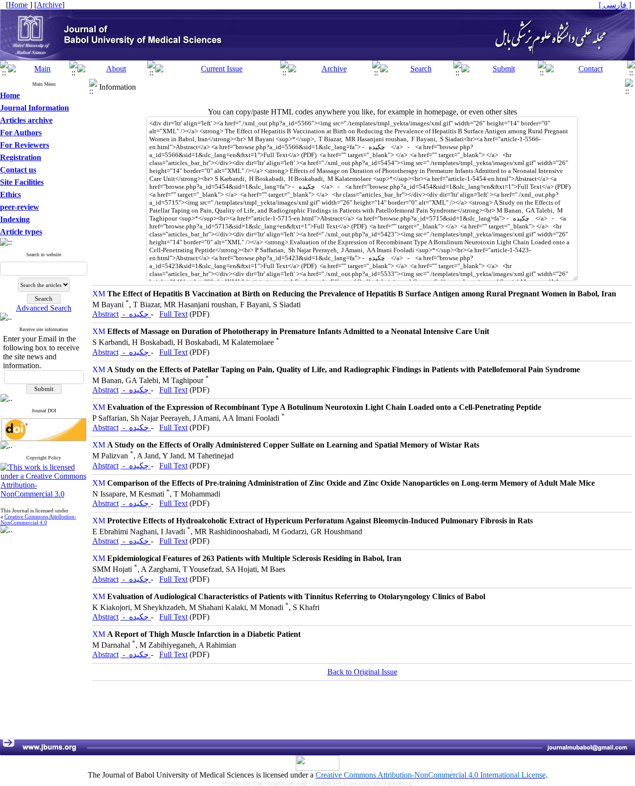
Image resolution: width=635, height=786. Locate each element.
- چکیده (136, 314)
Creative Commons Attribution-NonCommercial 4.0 (38, 519)
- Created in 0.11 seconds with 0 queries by (361, 783)
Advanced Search (43, 308)
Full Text (173, 314)
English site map (288, 783)
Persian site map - (245, 783)
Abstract (105, 314)
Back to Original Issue (362, 672)
